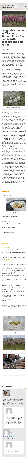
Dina (8, 51)
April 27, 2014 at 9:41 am (11, 449)
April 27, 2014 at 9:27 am (8, 397)
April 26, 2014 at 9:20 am (8, 436)
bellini (11, 393)
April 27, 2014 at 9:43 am (11, 415)
